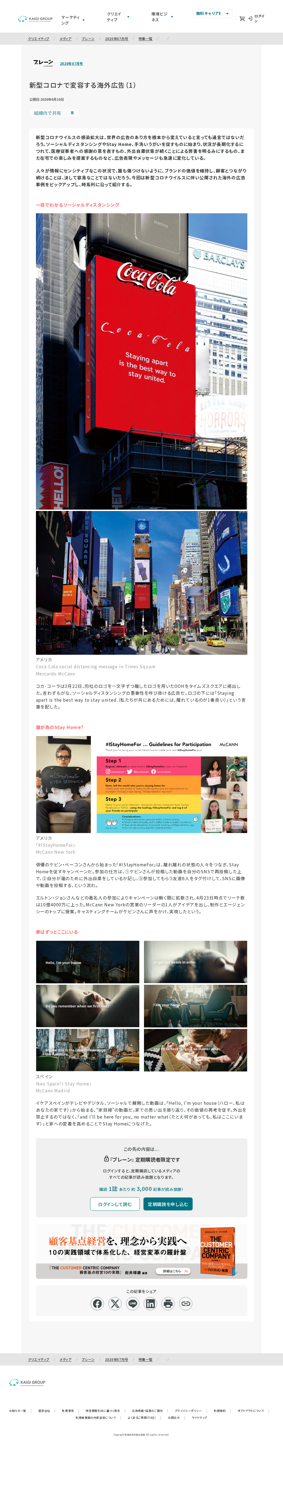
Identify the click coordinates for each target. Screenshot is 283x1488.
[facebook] (97, 1304)
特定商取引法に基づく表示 (105, 1411)
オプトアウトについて (253, 1411)
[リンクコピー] (186, 1304)
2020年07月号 (116, 38)
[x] (115, 1304)
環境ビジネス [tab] (159, 16)
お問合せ (176, 1417)
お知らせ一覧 (20, 1411)
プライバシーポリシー (191, 1411)
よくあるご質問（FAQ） (144, 1417)
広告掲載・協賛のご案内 (150, 1411)
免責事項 (70, 1411)
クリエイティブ (38, 38)
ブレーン (88, 38)
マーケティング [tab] (70, 20)
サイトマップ (199, 1417)
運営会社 (46, 1411)
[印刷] (168, 1304)
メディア (66, 38)
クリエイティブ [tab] (114, 16)
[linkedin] (150, 1304)
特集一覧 (145, 38)
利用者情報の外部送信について (98, 1417)
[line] (133, 1304)
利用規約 (222, 1411)
